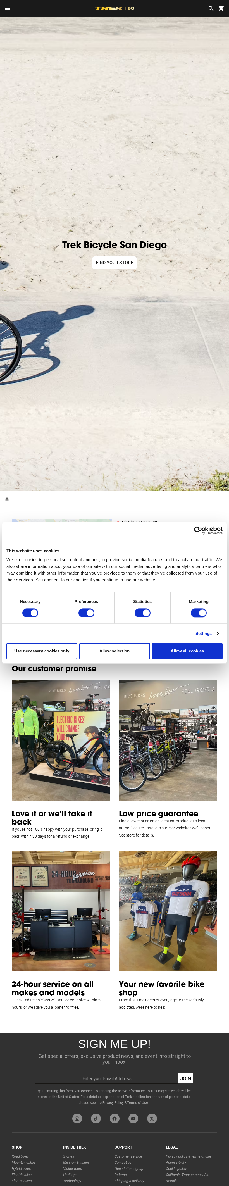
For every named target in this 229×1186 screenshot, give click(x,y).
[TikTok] (96, 1118)
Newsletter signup (129, 1168)
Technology (72, 1181)
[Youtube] (133, 1118)
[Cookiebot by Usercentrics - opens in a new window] (198, 530)
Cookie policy (176, 1168)
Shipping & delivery (129, 1181)
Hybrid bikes (21, 1168)
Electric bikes (22, 1175)
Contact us (123, 1162)
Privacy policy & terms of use (188, 1156)
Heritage (70, 1175)
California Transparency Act (187, 1175)
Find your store (114, 262)
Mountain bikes (24, 1162)
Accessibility (176, 1162)
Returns (121, 1175)
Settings (203, 633)
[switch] (86, 612)
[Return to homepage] (6, 498)
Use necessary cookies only (41, 651)
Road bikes (20, 1156)
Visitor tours (72, 1168)
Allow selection (114, 651)
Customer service (128, 1156)
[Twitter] (152, 1118)
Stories (68, 1156)
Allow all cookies (187, 651)
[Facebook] (115, 1118)
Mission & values (76, 1162)
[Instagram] (77, 1118)
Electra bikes (22, 1181)
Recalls (172, 1181)
